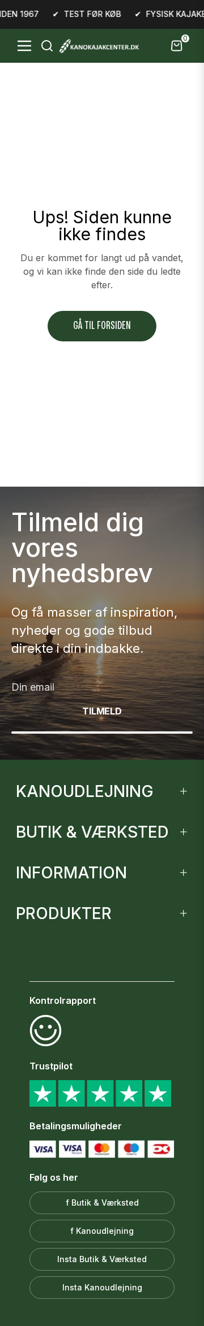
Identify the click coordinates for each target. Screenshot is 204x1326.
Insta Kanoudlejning (102, 1287)
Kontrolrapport (62, 1000)
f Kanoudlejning (102, 1231)
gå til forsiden (102, 326)
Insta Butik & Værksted (102, 1259)
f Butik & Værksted (102, 1202)
